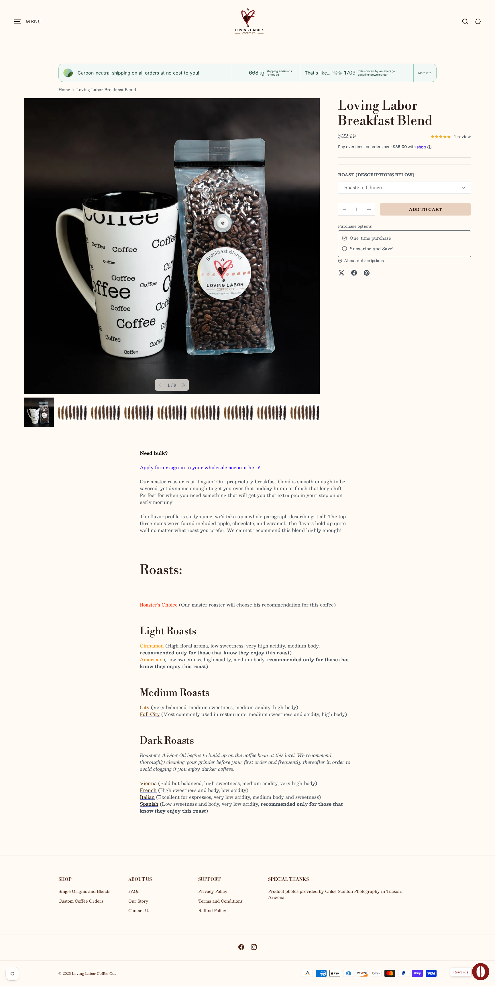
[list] (172, 246)
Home (64, 90)
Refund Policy (212, 910)
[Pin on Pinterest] (366, 273)
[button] (478, 21)
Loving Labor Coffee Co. (93, 973)
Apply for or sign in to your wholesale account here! (200, 467)
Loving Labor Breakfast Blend (106, 90)
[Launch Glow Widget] (480, 971)
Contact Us (139, 910)
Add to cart (425, 209)
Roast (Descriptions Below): (377, 175)
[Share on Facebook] (354, 273)
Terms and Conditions (220, 900)
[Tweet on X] (341, 273)
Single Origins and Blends (84, 891)
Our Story (138, 900)
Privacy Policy (212, 891)
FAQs (133, 891)
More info (424, 73)
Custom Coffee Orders (80, 900)
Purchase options (355, 226)
